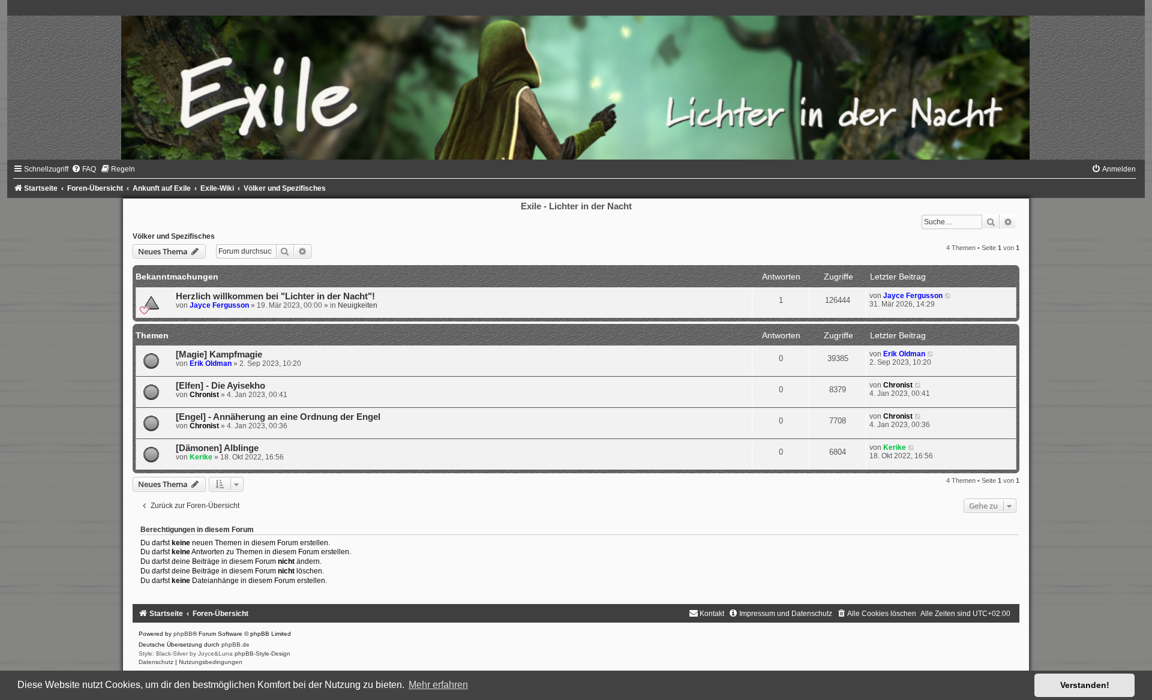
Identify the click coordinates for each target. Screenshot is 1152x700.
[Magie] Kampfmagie (219, 354)
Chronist (204, 394)
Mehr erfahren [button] (438, 685)
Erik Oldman (211, 363)
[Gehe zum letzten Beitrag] (948, 296)
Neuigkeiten (357, 305)
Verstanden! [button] (1084, 685)
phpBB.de (235, 644)
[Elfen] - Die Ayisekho (220, 385)
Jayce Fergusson (219, 305)
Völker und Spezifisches (174, 236)
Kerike (201, 457)
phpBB (183, 633)
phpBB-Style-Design (262, 653)
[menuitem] (83, 169)
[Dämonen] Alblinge (217, 448)
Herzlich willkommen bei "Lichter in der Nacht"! (275, 296)
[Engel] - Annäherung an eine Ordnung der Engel (278, 417)
